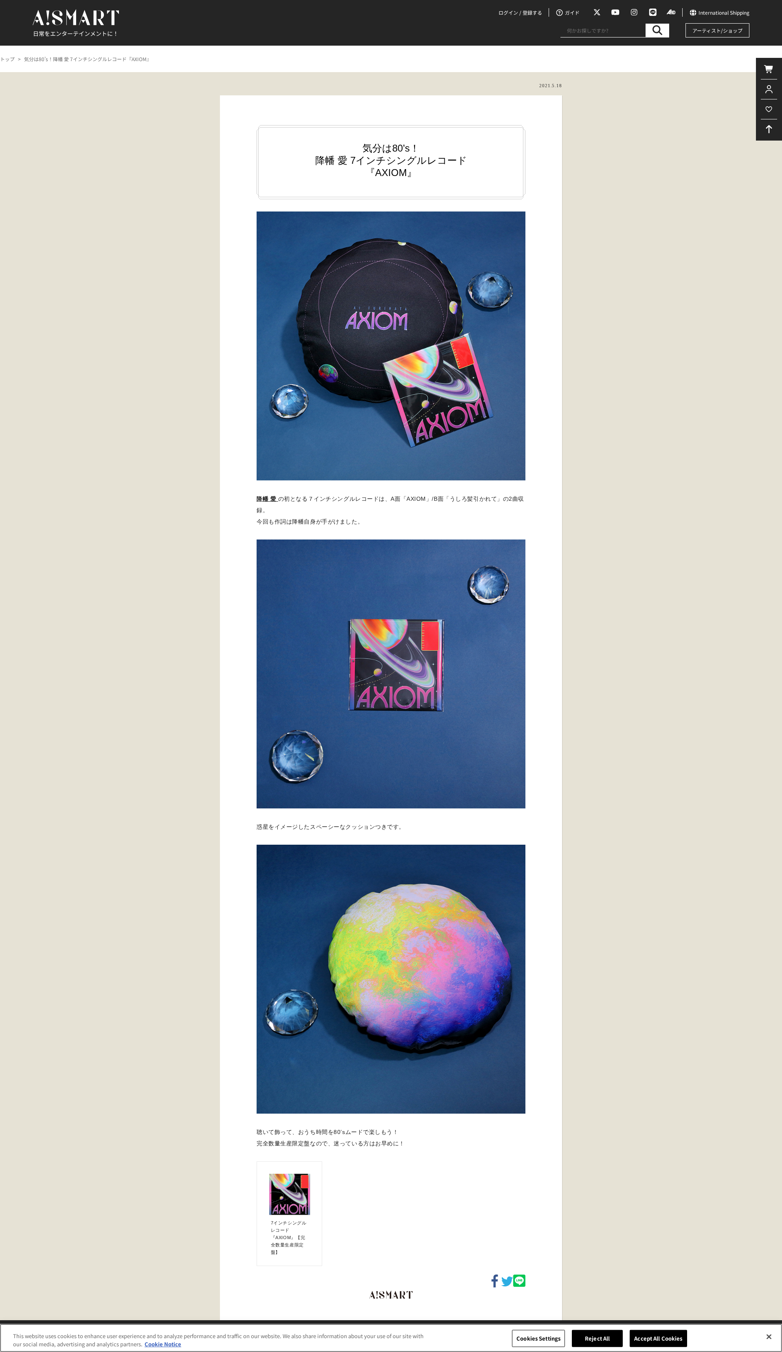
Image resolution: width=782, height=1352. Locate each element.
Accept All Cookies (658, 1338)
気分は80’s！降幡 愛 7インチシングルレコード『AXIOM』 (88, 58)
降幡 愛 (267, 498)
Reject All (597, 1338)
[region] (391, 1338)
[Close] (769, 1337)
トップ (7, 58)
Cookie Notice (163, 1344)
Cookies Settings (538, 1338)
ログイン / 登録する (520, 12)
